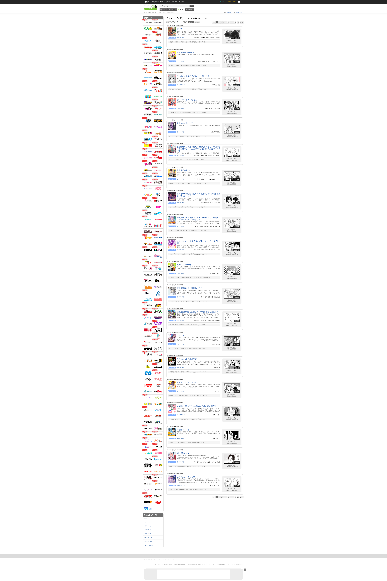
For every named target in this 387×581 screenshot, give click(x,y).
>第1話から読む (231, 41)
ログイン (222, 1)
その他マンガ (148, 541)
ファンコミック (149, 545)
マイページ (239, 12)
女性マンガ (148, 533)
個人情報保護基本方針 (180, 564)
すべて (147, 518)
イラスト (173, 9)
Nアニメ (177, 1)
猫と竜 (179, 29)
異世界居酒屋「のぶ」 (186, 170)
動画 (149, 1)
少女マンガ (148, 529)
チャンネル (163, 1)
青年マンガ (148, 526)
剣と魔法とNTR (183, 453)
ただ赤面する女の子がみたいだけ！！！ (193, 76)
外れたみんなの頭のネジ (187, 359)
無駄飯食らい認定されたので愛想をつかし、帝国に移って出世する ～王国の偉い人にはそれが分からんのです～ (198, 149)
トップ (164, 9)
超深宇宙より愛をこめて (187, 477)
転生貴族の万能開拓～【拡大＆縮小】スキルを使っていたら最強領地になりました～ (198, 219)
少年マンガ (148, 522)
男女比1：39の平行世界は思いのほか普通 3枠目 (196, 406)
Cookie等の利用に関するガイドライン (198, 564)
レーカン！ (181, 335)
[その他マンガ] (181, 84)
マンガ (181, 9)
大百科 (169, 1)
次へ (241, 22)
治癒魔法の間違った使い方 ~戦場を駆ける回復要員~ (198, 312)
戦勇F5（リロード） (185, 265)
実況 (173, 1)
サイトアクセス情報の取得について (220, 564)
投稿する (229, 12)
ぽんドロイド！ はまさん (187, 100)
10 (238, 22)
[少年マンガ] (180, 61)
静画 (153, 1)
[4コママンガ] (180, 344)
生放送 (157, 1)
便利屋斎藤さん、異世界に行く (189, 288)
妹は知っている (183, 430)
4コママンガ (148, 537)
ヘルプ (170, 564)
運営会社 (157, 564)
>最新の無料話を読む (232, 42)
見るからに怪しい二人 (186, 123)
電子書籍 (190, 9)
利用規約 (164, 564)
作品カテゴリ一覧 (150, 515)
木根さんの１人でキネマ (187, 382)
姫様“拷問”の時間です (185, 53)
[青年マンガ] (180, 37)
